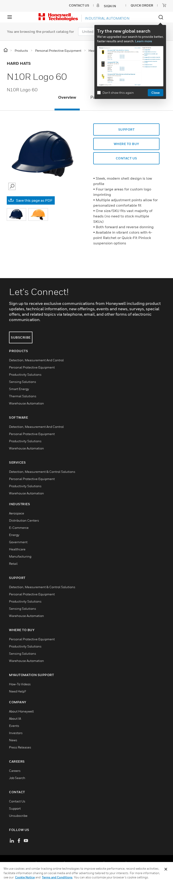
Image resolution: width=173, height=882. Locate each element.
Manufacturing (20, 556)
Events (14, 726)
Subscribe (21, 337)
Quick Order (142, 5)
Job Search (17, 778)
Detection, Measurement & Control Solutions (42, 471)
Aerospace (16, 513)
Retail (13, 563)
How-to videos (20, 684)
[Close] (166, 869)
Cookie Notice (25, 877)
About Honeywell (21, 711)
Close (155, 92)
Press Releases (20, 747)
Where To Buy (126, 144)
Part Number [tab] (102, 97)
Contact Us (17, 801)
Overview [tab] (67, 97)
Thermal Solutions (22, 396)
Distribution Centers (24, 520)
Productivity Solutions (25, 374)
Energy (14, 535)
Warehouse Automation (26, 403)
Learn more (143, 41)
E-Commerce (19, 527)
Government (18, 542)
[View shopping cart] (164, 5)
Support (126, 129)
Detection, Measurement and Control (36, 360)
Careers (14, 771)
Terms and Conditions (57, 877)
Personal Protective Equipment (32, 367)
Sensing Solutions (22, 382)
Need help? (17, 691)
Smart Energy (19, 389)
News (13, 740)
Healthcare (17, 549)
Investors (16, 733)
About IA (15, 718)
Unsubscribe (18, 815)
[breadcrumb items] (6, 50)
